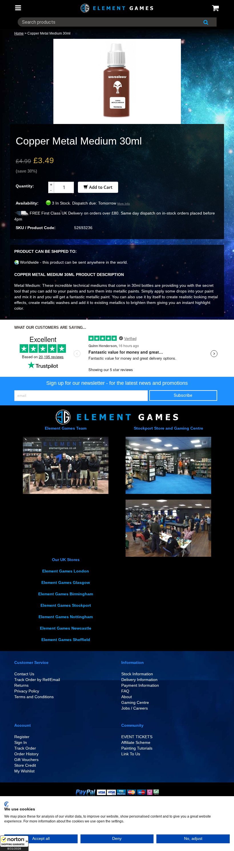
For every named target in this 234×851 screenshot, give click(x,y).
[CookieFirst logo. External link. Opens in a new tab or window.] (6, 804)
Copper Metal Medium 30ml (48, 33)
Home (19, 33)
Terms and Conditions (34, 696)
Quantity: (25, 186)
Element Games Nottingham (66, 616)
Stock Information (137, 674)
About (126, 696)
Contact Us (24, 674)
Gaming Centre (135, 702)
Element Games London (65, 571)
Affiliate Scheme (135, 742)
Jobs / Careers (134, 708)
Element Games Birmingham (65, 594)
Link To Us (130, 754)
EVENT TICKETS (136, 736)
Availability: (27, 203)
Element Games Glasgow (65, 582)
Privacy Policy (26, 691)
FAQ (125, 691)
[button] (14, 843)
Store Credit (25, 765)
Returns (21, 685)
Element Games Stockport (66, 605)
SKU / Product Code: (36, 227)
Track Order (25, 748)
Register (21, 736)
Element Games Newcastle (65, 628)
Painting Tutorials (136, 748)
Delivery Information (139, 679)
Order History (26, 754)
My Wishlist (24, 771)
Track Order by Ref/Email (37, 679)
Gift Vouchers (26, 759)
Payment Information (140, 685)
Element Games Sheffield (65, 639)
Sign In (20, 742)
